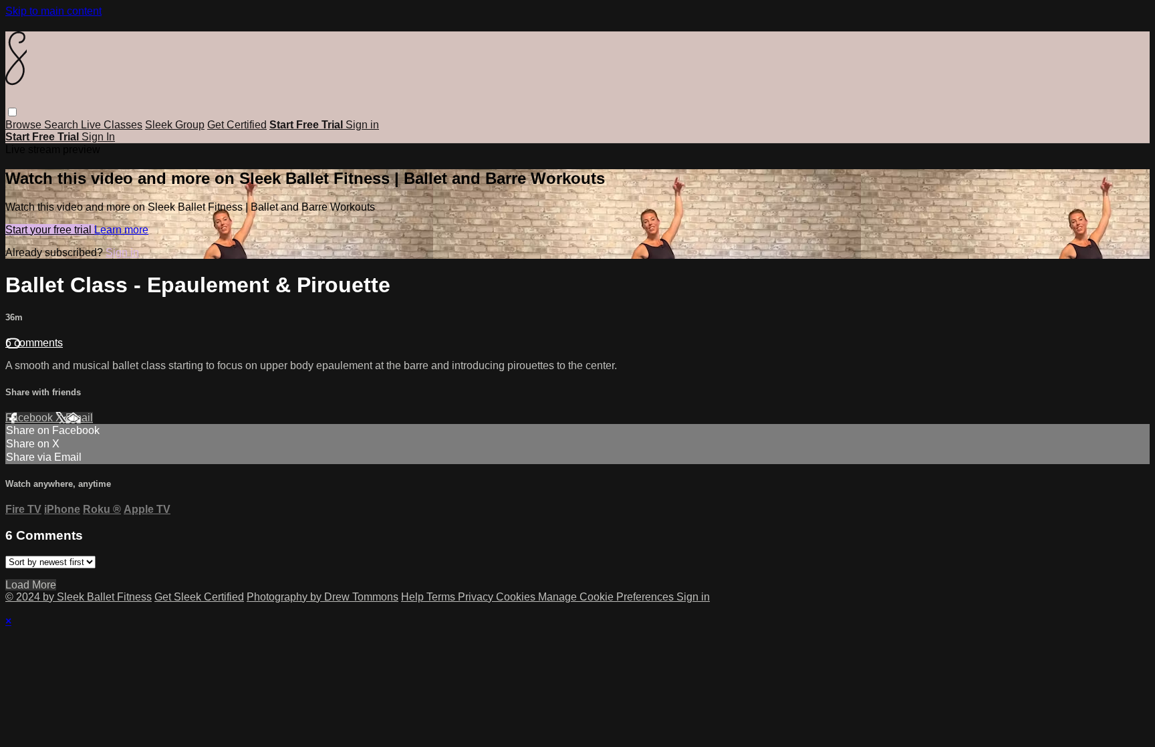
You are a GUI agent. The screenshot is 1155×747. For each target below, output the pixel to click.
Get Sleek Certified (199, 597)
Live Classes (111, 124)
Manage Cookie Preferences (607, 597)
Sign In (98, 136)
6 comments (34, 342)
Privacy (477, 597)
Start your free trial (49, 229)
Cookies (517, 597)
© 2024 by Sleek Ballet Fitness (78, 597)
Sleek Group (175, 124)
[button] (12, 112)
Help (413, 597)
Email (79, 417)
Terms (442, 597)
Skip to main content (53, 11)
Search (62, 124)
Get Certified (237, 124)
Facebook (30, 417)
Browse (24, 124)
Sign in (362, 124)
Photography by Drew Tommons (322, 597)
